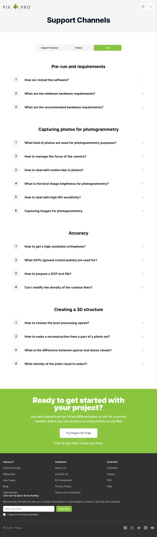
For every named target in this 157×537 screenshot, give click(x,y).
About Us (60, 467)
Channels (112, 467)
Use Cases (9, 480)
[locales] (143, 6)
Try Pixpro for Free (78, 433)
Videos (78, 47)
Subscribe (64, 508)
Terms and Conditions (67, 492)
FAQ (107, 47)
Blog (5, 486)
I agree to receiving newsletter (22, 514)
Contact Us (61, 474)
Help (109, 486)
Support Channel (49, 47)
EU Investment (63, 480)
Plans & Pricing (11, 467)
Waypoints (9, 474)
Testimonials (10, 492)
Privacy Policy (63, 486)
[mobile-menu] (151, 7)
